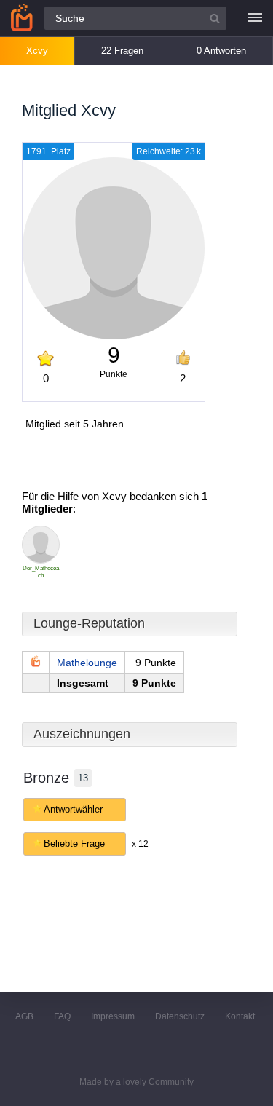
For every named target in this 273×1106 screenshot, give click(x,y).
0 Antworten (221, 50)
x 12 (140, 844)
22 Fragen (122, 50)
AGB (24, 1016)
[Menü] (254, 18)
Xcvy (37, 50)
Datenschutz (180, 1016)
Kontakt (240, 1016)
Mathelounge (87, 662)
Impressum (113, 1016)
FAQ (62, 1016)
